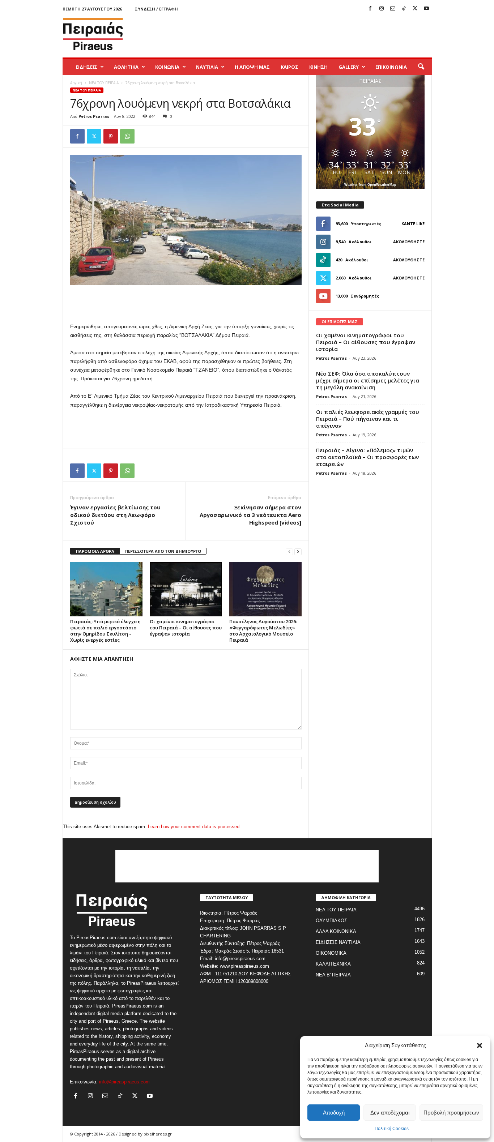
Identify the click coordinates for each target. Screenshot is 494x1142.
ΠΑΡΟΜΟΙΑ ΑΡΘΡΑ (95, 551)
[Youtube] (426, 9)
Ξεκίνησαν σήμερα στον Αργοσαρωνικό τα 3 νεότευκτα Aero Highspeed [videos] (250, 515)
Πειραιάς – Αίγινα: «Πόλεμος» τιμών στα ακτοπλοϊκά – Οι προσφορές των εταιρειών (367, 456)
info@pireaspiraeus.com (124, 1082)
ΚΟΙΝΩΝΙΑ (167, 67)
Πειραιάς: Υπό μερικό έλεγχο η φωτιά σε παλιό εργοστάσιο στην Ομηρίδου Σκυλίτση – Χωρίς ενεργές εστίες (105, 630)
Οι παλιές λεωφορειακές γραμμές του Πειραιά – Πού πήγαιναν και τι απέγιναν (367, 418)
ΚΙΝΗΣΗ (318, 67)
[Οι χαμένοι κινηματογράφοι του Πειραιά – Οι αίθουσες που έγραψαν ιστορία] (186, 589)
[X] (415, 9)
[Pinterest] (110, 136)
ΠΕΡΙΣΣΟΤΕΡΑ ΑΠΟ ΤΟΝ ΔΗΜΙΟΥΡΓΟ (163, 551)
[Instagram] (381, 9)
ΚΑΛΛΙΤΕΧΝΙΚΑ (333, 964)
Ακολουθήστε (409, 241)
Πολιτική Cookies (392, 1128)
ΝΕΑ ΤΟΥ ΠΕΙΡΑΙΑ (104, 82)
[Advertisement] (300, 34)
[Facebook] (370, 9)
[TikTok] (404, 9)
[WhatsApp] (127, 136)
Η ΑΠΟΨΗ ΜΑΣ (252, 67)
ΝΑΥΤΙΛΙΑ (207, 67)
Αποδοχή (334, 1112)
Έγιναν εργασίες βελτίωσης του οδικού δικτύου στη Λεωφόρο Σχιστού (115, 515)
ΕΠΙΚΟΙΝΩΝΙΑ (391, 67)
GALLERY (348, 67)
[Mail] (392, 9)
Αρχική (76, 82)
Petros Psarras (93, 116)
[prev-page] (289, 551)
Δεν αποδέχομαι (389, 1112)
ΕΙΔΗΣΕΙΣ (86, 67)
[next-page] (298, 551)
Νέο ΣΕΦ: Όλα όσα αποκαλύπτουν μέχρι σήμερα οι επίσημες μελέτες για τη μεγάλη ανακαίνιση (367, 380)
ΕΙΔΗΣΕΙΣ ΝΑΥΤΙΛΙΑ (338, 942)
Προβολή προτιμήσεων (451, 1112)
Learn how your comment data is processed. (194, 826)
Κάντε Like (413, 223)
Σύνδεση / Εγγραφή (156, 9)
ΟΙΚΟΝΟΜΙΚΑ (331, 953)
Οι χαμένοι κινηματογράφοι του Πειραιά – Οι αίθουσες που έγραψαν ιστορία (186, 627)
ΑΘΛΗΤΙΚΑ (126, 67)
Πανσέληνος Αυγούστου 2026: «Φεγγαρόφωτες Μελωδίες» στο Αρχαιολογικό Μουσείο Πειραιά (263, 630)
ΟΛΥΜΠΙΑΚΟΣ (331, 920)
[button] (479, 1045)
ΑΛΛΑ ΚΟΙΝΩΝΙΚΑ (336, 931)
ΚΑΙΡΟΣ (289, 67)
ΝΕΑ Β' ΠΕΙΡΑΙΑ (333, 975)
